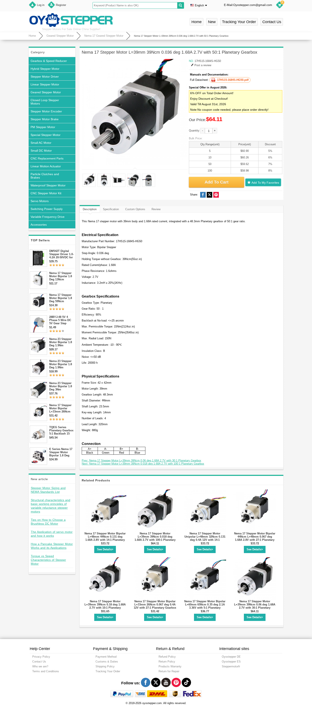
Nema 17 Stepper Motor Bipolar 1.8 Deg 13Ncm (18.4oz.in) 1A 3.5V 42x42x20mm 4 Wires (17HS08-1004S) (61, 276)
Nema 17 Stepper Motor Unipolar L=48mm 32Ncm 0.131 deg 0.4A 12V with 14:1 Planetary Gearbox (204, 538)
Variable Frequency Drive (48, 216)
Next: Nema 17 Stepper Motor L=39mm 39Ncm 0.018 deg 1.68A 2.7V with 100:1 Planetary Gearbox (143, 463)
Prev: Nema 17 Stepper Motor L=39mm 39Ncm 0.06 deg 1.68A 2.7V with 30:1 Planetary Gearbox (141, 460)
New (212, 22)
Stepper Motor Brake (45, 119)
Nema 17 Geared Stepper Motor (103, 35)
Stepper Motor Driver (45, 76)
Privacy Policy (41, 656)
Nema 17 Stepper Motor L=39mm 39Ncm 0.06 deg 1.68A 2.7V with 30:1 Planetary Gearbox (254, 606)
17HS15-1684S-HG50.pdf (233, 79)
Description (90, 209)
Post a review (202, 65)
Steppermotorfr (231, 666)
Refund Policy (167, 656)
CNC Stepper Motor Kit (46, 193)
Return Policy (167, 661)
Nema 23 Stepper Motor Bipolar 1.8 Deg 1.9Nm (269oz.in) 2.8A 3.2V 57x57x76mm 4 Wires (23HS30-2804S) (61, 342)
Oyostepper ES (231, 661)
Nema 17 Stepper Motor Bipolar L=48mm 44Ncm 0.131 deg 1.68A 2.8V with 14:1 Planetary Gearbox (105, 538)
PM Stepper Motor (43, 127)
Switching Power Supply (47, 209)
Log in (40, 5)
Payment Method (106, 656)
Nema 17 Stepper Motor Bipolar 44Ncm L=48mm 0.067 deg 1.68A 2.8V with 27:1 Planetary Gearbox (254, 538)
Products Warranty (170, 666)
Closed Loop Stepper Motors (45, 101)
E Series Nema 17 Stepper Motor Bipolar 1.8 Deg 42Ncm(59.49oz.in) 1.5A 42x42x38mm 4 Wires (61, 452)
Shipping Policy (105, 666)
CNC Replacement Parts (47, 158)
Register (61, 5)
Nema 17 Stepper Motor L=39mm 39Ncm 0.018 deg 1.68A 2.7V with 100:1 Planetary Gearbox (155, 538)
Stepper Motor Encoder (46, 111)
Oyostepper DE (231, 656)
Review (156, 209)
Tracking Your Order (239, 22)
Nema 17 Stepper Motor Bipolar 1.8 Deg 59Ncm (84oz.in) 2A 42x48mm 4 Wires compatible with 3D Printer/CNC (60, 298)
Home (196, 22)
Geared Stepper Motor (60, 35)
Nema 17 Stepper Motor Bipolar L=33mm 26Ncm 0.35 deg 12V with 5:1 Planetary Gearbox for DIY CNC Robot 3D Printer (60, 408)
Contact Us (271, 22)
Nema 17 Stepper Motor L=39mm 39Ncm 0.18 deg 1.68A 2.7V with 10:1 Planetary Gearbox (105, 606)
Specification (111, 209)
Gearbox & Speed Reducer (49, 61)
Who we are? (40, 666)
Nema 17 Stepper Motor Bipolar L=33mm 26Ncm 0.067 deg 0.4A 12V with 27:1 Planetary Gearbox (155, 604)
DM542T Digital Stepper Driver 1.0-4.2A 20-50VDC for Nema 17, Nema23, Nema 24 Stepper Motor (61, 254)
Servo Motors (40, 201)
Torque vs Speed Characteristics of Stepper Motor (48, 559)
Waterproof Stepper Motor (48, 185)
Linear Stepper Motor (45, 84)
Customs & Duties (107, 661)
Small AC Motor (41, 142)
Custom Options (135, 209)
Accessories (39, 224)
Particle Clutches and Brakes (45, 175)
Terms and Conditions (45, 671)
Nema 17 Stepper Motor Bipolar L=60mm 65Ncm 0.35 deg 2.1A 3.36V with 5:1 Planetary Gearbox (204, 606)
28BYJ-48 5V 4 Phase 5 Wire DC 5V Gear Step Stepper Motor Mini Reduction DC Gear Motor (61, 320)
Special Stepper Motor (45, 135)
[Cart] (279, 5)
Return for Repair (169, 671)
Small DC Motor (41, 150)
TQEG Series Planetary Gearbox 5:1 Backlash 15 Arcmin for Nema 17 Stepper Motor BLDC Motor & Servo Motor (61, 430)
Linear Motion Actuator (46, 166)
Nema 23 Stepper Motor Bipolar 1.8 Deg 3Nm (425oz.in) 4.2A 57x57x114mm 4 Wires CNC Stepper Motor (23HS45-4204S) (61, 386)
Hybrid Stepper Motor (45, 68)
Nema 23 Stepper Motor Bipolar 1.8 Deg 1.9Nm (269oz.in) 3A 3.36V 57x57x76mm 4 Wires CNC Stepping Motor (61, 364)
